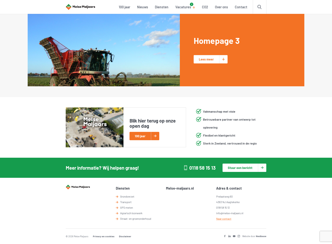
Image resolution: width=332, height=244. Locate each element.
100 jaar (124, 7)
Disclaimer (125, 236)
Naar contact (223, 218)
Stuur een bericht (240, 168)
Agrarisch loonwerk (131, 213)
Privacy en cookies (103, 236)
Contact (241, 7)
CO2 (205, 7)
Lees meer (206, 59)
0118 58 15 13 (202, 168)
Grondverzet (127, 196)
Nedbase (261, 236)
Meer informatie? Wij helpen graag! (102, 167)
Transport (126, 202)
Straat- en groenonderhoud (135, 218)
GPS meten (126, 207)
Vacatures (183, 7)
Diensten (161, 7)
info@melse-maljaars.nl (229, 213)
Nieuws (142, 7)
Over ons (221, 7)
